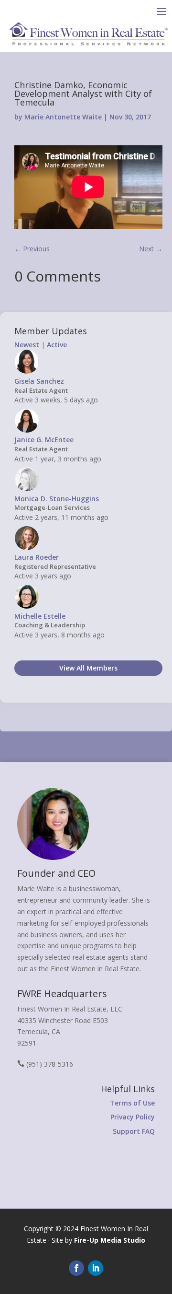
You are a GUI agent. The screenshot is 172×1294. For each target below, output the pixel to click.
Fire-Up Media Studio (109, 1240)
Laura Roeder (36, 557)
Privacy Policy (132, 1116)
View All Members (88, 667)
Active (57, 344)
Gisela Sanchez (39, 381)
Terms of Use (132, 1102)
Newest (26, 344)
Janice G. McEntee (44, 439)
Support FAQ (134, 1131)
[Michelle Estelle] (26, 606)
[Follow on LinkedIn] (95, 1268)
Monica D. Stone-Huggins (56, 498)
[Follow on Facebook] (76, 1268)
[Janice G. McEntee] (26, 430)
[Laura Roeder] (26, 548)
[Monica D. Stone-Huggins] (26, 489)
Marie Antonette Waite (63, 116)
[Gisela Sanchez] (26, 371)
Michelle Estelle (39, 616)
